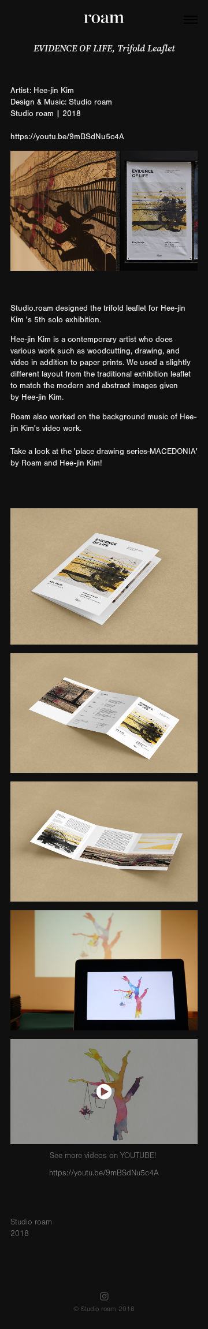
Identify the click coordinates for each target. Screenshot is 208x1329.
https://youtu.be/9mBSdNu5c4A (67, 137)
